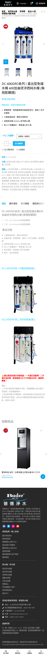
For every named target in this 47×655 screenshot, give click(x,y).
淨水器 (22, 181)
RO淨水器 (37, 169)
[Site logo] (8, 3)
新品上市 (20, 162)
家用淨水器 (12, 11)
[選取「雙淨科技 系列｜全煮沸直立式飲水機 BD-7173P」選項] (42, 476)
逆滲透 (22, 11)
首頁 (3, 11)
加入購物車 (19, 143)
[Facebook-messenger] (8, 526)
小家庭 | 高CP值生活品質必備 (17, 175)
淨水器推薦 (30, 181)
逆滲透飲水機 (15, 190)
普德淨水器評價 (37, 178)
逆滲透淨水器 (35, 187)
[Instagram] (13, 526)
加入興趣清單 (9, 150)
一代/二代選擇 (7, 135)
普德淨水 (16, 178)
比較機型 (21, 150)
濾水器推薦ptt (26, 184)
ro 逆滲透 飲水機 (26, 169)
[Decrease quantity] (3, 143)
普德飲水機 (14, 181)
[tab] (4, 204)
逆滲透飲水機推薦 (29, 190)
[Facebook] (4, 526)
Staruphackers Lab (36, 644)
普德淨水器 (25, 178)
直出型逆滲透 (38, 184)
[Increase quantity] (9, 143)
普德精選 (5, 181)
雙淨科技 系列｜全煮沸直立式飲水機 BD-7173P (21, 472)
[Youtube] (17, 526)
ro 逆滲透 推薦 (12, 169)
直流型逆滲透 (7, 187)
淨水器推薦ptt (13, 184)
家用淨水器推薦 (24, 172)
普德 (10, 178)
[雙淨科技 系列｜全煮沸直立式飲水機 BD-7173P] (23, 448)
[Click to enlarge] (5, 61)
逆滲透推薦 (24, 187)
